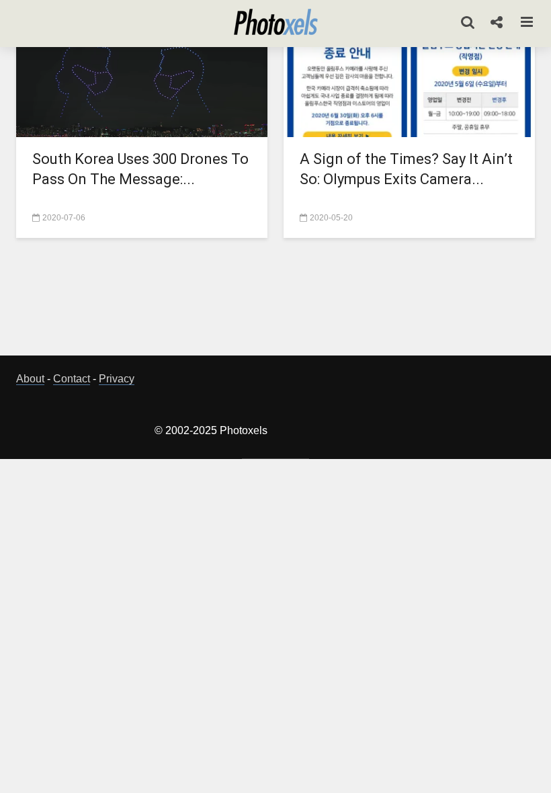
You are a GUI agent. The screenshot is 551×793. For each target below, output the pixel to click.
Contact (71, 378)
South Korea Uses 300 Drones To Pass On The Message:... (140, 169)
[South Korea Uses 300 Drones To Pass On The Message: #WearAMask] (141, 85)
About (30, 378)
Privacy (116, 378)
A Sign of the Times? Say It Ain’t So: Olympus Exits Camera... (406, 169)
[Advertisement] (275, 300)
